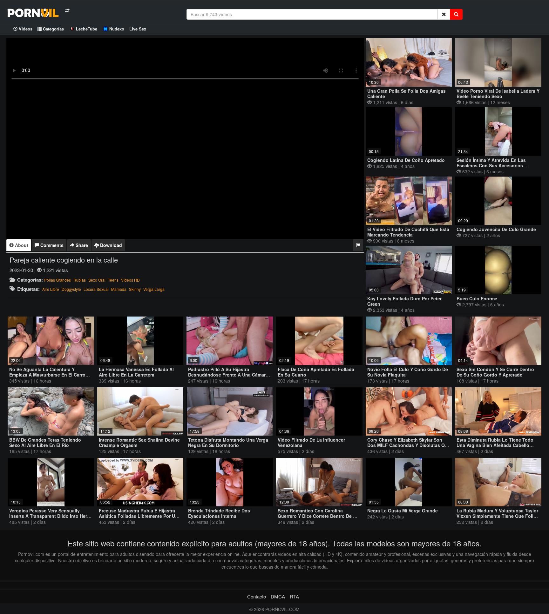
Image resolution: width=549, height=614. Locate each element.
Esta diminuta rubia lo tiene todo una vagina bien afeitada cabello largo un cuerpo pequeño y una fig (497, 445)
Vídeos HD (130, 280)
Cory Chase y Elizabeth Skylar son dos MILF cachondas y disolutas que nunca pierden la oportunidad (408, 445)
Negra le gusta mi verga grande (402, 510)
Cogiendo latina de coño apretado (406, 160)
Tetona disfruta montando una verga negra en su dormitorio (228, 442)
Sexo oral (96, 280)
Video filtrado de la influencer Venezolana (311, 442)
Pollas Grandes (57, 280)
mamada (118, 289)
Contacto (256, 596)
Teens (113, 280)
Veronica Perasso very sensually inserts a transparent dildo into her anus (48, 515)
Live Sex (137, 29)
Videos (24, 29)
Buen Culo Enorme (477, 298)
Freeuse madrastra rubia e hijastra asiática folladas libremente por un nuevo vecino (138, 515)
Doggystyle (71, 289)
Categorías (53, 29)
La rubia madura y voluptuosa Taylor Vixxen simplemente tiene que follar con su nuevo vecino (497, 515)
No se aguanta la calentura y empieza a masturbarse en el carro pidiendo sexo (47, 374)
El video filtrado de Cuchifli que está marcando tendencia (408, 232)
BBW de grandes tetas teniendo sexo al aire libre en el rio (45, 442)
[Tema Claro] (67, 10)
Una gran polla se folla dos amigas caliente (406, 93)
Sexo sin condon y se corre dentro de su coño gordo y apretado (495, 372)
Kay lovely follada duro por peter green (404, 301)
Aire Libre (50, 289)
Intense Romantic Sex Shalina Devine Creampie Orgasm (139, 442)
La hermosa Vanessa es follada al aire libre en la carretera (136, 372)
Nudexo (116, 29)
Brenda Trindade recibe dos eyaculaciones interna (219, 513)
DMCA (278, 596)
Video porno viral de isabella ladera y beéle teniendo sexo (498, 93)
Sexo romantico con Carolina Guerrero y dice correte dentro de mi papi (318, 515)
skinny (135, 289)
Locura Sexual (96, 289)
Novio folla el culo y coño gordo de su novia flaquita (407, 372)
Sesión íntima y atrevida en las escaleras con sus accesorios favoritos (491, 165)
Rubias (79, 280)
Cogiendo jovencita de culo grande (496, 229)
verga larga (154, 289)
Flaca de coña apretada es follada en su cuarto (316, 372)
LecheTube (86, 29)
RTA (294, 596)
